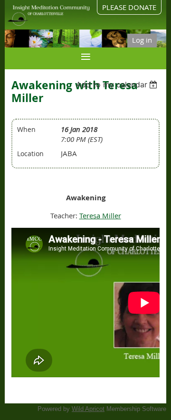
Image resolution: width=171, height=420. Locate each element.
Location (30, 153)
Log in (142, 40)
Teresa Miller (100, 215)
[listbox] (118, 84)
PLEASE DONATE (129, 7)
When (26, 129)
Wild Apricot (88, 408)
